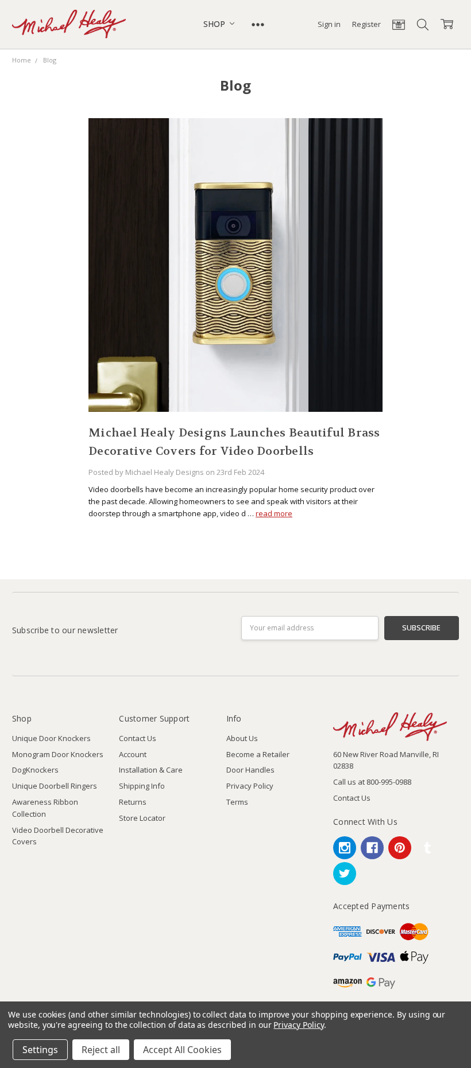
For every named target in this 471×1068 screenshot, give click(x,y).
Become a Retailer (257, 754)
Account (132, 754)
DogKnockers (35, 770)
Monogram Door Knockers (57, 754)
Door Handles (250, 770)
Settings (40, 1049)
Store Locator (142, 818)
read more (274, 513)
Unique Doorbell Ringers (54, 786)
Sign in (329, 24)
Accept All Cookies (182, 1049)
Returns (132, 802)
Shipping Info (142, 786)
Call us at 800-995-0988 (372, 782)
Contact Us (137, 738)
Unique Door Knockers (51, 738)
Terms (237, 802)
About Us (242, 738)
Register (366, 24)
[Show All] (258, 24)
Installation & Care (151, 770)
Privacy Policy (249, 786)
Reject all (101, 1049)
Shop (215, 23)
